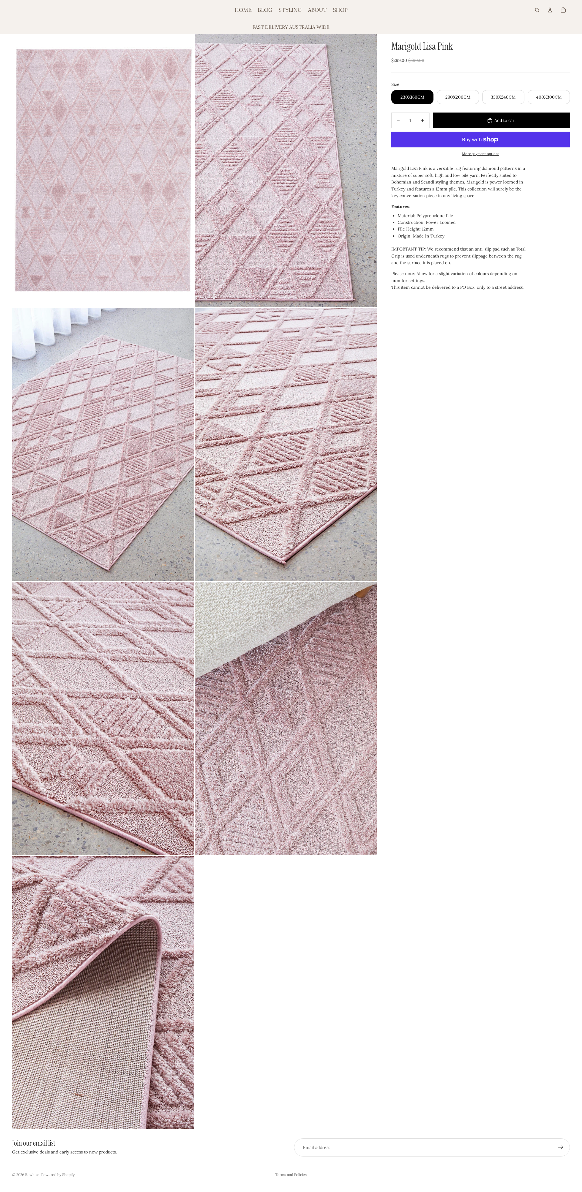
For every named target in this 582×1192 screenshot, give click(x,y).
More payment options (480, 153)
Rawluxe (32, 1174)
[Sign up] (560, 1147)
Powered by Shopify (58, 1174)
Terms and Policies (291, 1174)
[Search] (537, 10)
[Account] (550, 10)
